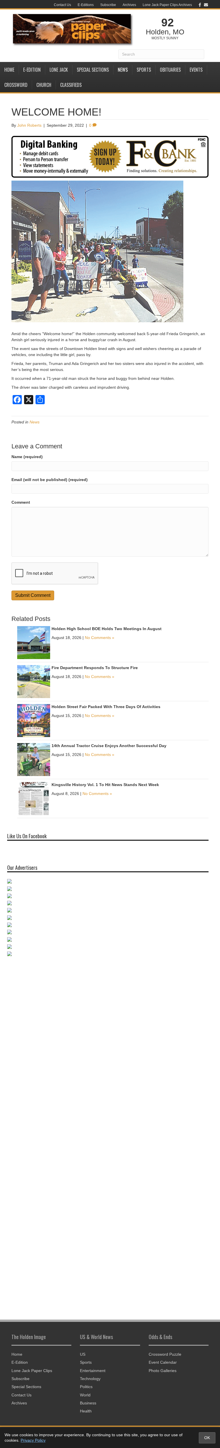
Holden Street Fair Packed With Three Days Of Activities (106, 706)
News (123, 69)
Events (196, 69)
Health (86, 1411)
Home (9, 69)
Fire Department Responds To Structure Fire (95, 667)
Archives (129, 5)
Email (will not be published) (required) (49, 479)
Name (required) (27, 456)
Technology (90, 1378)
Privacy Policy (33, 1440)
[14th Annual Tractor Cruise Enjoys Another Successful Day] (33, 759)
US (82, 1354)
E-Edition (32, 69)
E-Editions (86, 5)
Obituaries (170, 69)
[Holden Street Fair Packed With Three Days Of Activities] (33, 720)
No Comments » (99, 637)
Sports (144, 69)
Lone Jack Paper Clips (31, 1370)
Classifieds (71, 84)
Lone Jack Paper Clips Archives (167, 5)
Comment (20, 502)
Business (88, 1403)
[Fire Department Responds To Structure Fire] (33, 681)
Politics (86, 1386)
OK (207, 1437)
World (85, 1395)
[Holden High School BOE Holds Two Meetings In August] (33, 642)
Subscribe (108, 5)
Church (43, 84)
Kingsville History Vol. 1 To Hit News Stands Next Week (105, 784)
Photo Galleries (162, 1370)
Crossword (16, 84)
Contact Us (62, 5)
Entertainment (92, 1370)
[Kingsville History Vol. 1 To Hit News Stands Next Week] (33, 798)
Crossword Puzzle (165, 1354)
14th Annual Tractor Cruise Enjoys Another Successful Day (109, 745)
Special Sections (93, 69)
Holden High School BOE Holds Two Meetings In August (107, 628)
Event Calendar (163, 1362)
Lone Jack (59, 69)
